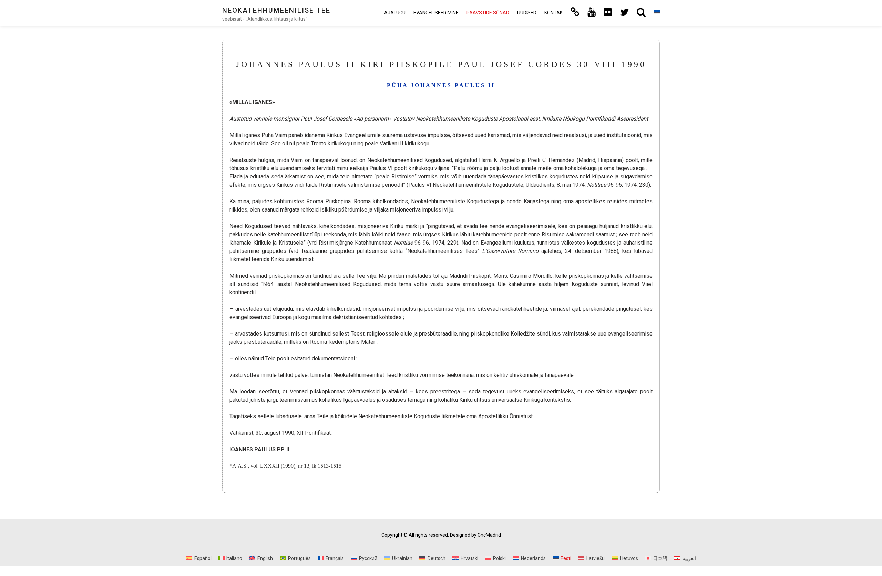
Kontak (553, 13)
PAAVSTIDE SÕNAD (487, 13)
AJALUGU (395, 13)
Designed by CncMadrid (475, 535)
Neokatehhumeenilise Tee (276, 10)
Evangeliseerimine (436, 13)
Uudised (526, 13)
